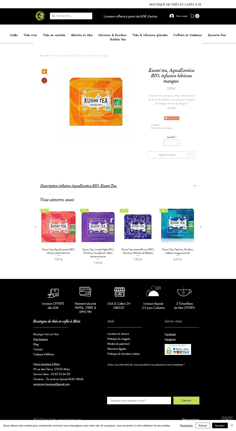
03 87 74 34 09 (60, 374)
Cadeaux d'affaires (43, 354)
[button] (195, 16)
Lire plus (172, 107)
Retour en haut (190, 419)
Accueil (44, 55)
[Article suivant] (201, 227)
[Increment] (177, 143)
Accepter (220, 425)
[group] (118, 241)
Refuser (203, 425)
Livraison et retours (118, 334)
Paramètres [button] (186, 425)
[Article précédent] (35, 227)
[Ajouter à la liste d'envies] (192, 154)
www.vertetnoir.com (69, 419)
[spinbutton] (171, 143)
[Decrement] (166, 143)
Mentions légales (116, 349)
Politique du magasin (118, 339)
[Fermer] (232, 425)
